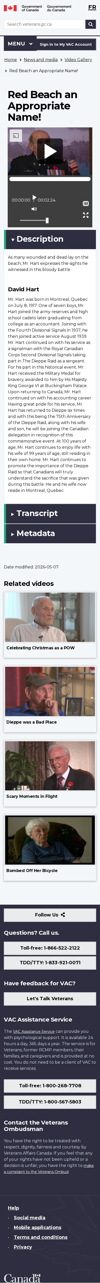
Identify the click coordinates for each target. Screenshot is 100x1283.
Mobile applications (37, 1227)
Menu (17, 44)
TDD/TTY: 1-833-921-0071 (50, 963)
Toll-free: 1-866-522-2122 (50, 948)
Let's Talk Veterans (50, 998)
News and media (41, 59)
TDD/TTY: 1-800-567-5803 (50, 1102)
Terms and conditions (40, 1237)
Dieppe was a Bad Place (31, 722)
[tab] (50, 239)
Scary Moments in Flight (31, 796)
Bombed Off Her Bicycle (31, 870)
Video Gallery (78, 59)
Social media (29, 1218)
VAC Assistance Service (34, 1031)
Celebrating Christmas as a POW (40, 647)
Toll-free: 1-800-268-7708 (50, 1086)
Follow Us (58, 917)
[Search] (90, 24)
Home (10, 59)
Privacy (23, 1247)
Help (13, 1208)
